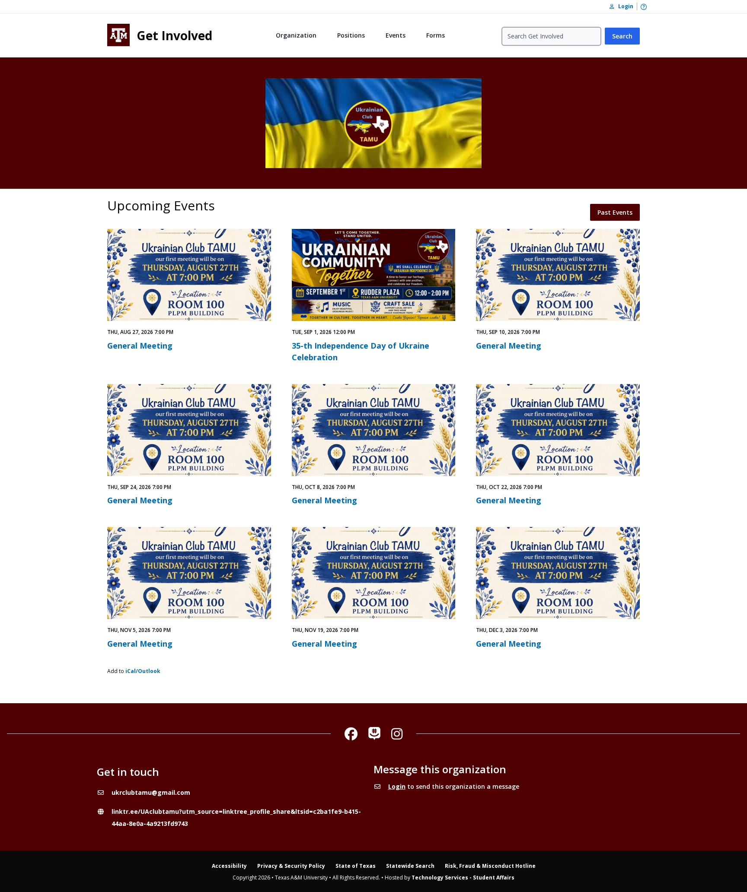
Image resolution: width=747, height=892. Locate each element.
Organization (296, 35)
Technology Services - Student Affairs (463, 877)
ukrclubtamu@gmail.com (151, 792)
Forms (435, 35)
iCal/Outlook (142, 671)
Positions (351, 35)
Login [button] (623, 6)
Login (396, 786)
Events (395, 35)
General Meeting (139, 345)
